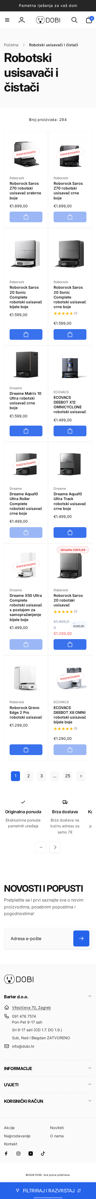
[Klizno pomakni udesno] (55, 847)
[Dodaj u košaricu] (26, 217)
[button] (7, 20)
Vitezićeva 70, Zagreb (31, 1007)
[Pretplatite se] (81, 938)
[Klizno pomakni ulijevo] (41, 847)
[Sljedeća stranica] (80, 776)
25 (67, 775)
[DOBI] (18, 982)
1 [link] (15, 775)
